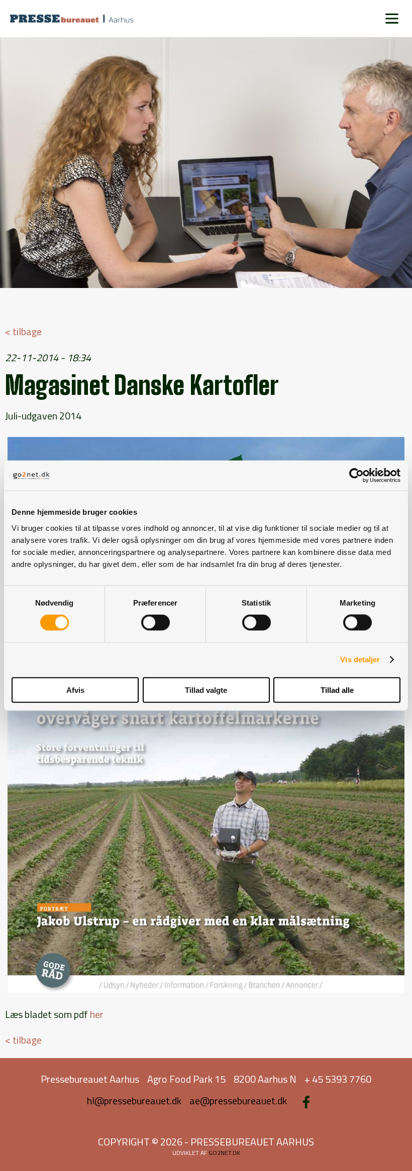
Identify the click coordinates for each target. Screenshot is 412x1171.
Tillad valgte (206, 689)
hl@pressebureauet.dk (134, 1100)
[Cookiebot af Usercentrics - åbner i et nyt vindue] (356, 475)
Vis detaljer (360, 659)
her (97, 1014)
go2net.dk (224, 1152)
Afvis (75, 689)
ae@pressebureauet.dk (238, 1100)
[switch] (155, 623)
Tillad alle (337, 689)
